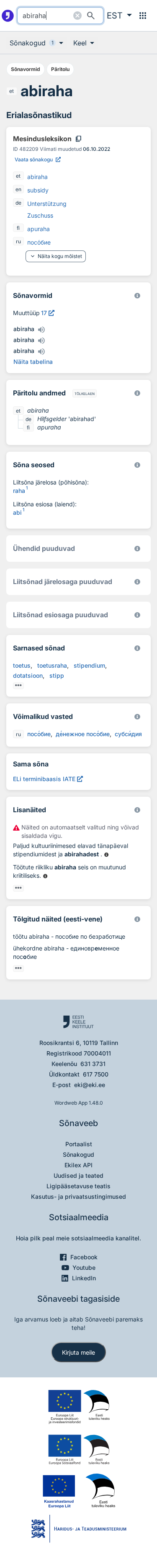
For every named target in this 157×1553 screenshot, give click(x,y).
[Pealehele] (8, 15)
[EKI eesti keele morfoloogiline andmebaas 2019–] (137, 295)
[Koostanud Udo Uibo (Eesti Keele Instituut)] (137, 393)
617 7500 (95, 1074)
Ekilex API (78, 1165)
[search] (60, 15)
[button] (119, 16)
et (11, 91)
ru (18, 241)
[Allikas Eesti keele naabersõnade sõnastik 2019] (106, 855)
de (18, 203)
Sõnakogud (78, 1154)
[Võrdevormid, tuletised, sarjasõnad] (137, 464)
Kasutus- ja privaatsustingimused (78, 1196)
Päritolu (60, 69)
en (18, 189)
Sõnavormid (25, 69)
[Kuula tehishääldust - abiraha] (41, 330)
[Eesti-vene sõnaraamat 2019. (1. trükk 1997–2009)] (137, 919)
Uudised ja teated (78, 1175)
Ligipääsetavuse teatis (78, 1186)
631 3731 (93, 1063)
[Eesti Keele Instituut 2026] (137, 548)
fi (18, 228)
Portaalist (78, 1144)
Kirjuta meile (78, 1352)
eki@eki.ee (89, 1084)
